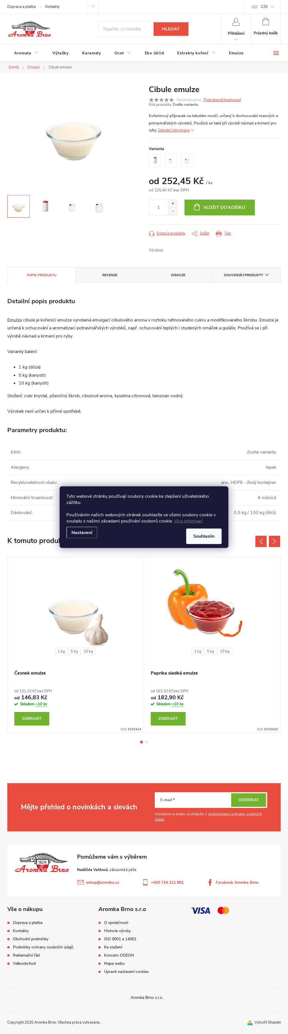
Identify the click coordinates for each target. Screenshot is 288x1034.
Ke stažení (113, 947)
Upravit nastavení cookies (126, 972)
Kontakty (52, 6)
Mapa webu (114, 963)
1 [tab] (141, 742)
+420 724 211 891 (167, 882)
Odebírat (248, 800)
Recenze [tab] (109, 275)
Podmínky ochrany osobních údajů (43, 947)
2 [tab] (146, 742)
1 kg (61, 651)
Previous (261, 541)
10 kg (88, 651)
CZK (264, 6)
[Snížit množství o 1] (172, 211)
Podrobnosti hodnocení (222, 100)
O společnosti (116, 923)
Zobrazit (32, 718)
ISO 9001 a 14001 (120, 939)
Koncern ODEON (119, 955)
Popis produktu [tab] (42, 275)
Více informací (188, 521)
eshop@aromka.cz (102, 882)
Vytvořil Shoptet (268, 1022)
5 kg (74, 651)
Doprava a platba (21, 6)
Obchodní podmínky (30, 939)
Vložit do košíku (224, 207)
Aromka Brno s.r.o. (146, 997)
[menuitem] (26, 53)
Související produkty (243, 275)
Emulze (14, 320)
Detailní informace (174, 130)
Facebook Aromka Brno (237, 882)
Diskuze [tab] (178, 275)
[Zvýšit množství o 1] (172, 203)
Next (274, 541)
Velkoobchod (24, 963)
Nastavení (81, 532)
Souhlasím (204, 536)
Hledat (171, 29)
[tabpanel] (76, 644)
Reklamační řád (26, 955)
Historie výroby (117, 931)
